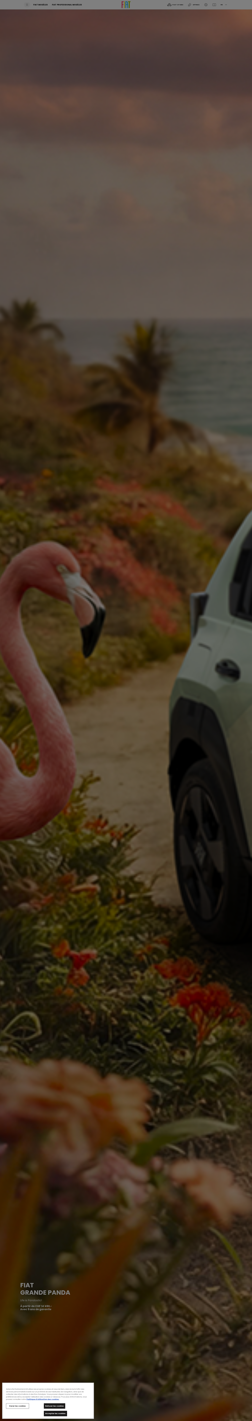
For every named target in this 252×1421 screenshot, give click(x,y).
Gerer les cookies (17, 1406)
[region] (48, 1401)
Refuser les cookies (54, 1406)
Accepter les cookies (55, 1413)
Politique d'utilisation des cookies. (43, 1399)
